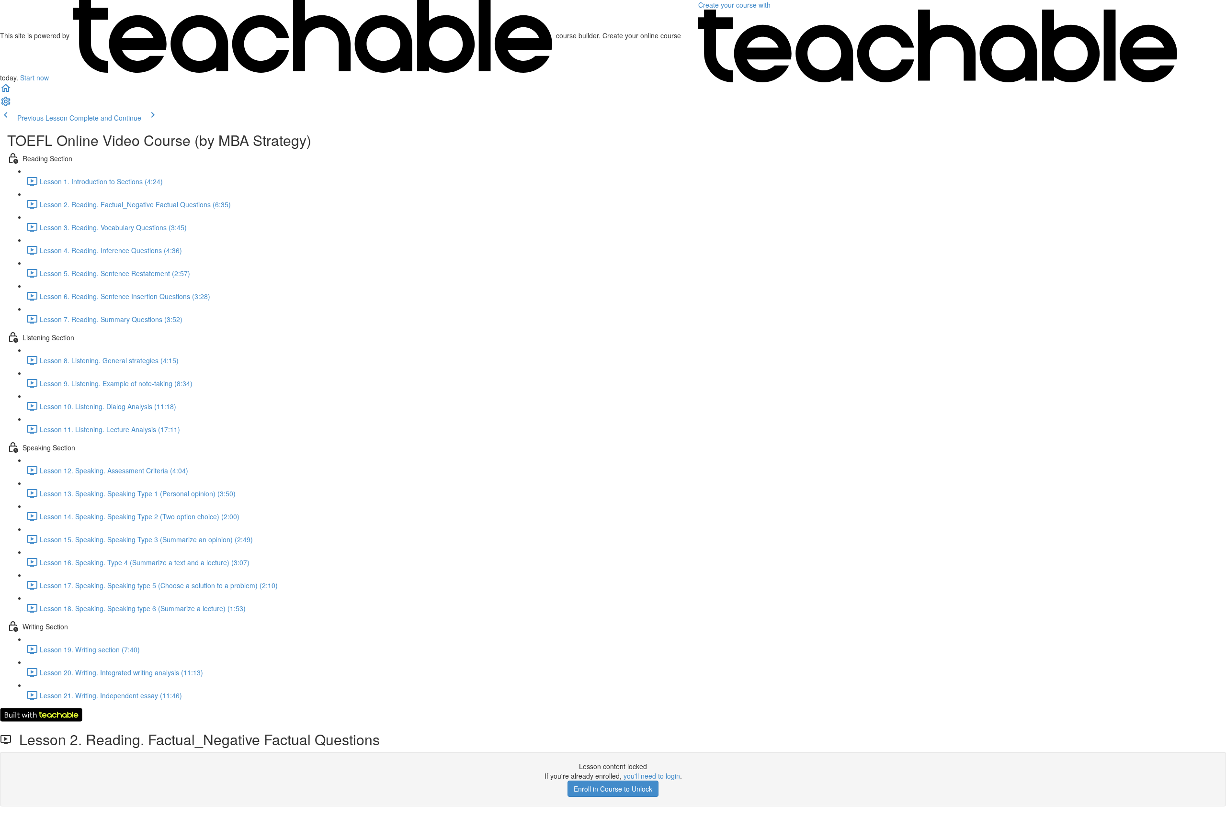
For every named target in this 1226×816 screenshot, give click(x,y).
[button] (5, 91)
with (735, 5)
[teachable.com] (312, 35)
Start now (34, 77)
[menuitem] (5, 104)
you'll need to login (652, 776)
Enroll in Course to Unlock (613, 789)
